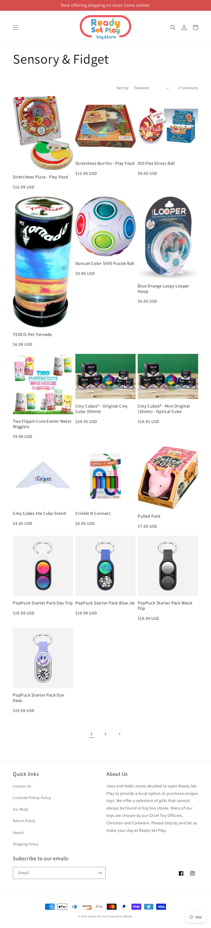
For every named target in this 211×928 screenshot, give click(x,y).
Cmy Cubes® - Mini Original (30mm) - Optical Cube (164, 408)
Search (18, 832)
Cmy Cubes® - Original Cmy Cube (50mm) (101, 408)
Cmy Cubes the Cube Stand (39, 513)
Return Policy (24, 820)
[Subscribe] (99, 873)
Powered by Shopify (120, 916)
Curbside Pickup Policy (32, 797)
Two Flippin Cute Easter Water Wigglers (42, 424)
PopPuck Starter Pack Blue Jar (105, 603)
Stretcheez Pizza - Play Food (40, 177)
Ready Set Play (98, 916)
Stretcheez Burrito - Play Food (105, 163)
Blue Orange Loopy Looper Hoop (163, 288)
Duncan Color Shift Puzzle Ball (105, 263)
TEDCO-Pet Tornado (32, 334)
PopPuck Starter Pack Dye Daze (38, 697)
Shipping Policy (25, 844)
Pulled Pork (149, 516)
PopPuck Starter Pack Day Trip (43, 603)
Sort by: (123, 87)
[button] (15, 27)
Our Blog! (21, 809)
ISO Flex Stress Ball (156, 163)
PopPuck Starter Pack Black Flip (165, 605)
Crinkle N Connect (93, 513)
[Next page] (119, 734)
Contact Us (22, 786)
